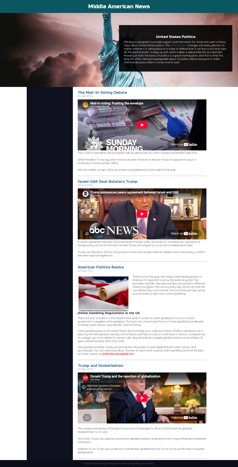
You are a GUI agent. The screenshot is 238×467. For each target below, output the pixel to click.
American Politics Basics (101, 267)
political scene (178, 45)
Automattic (148, 463)
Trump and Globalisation (100, 366)
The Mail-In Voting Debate (102, 92)
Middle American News (119, 6)
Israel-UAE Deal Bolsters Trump (107, 182)
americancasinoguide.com (118, 353)
